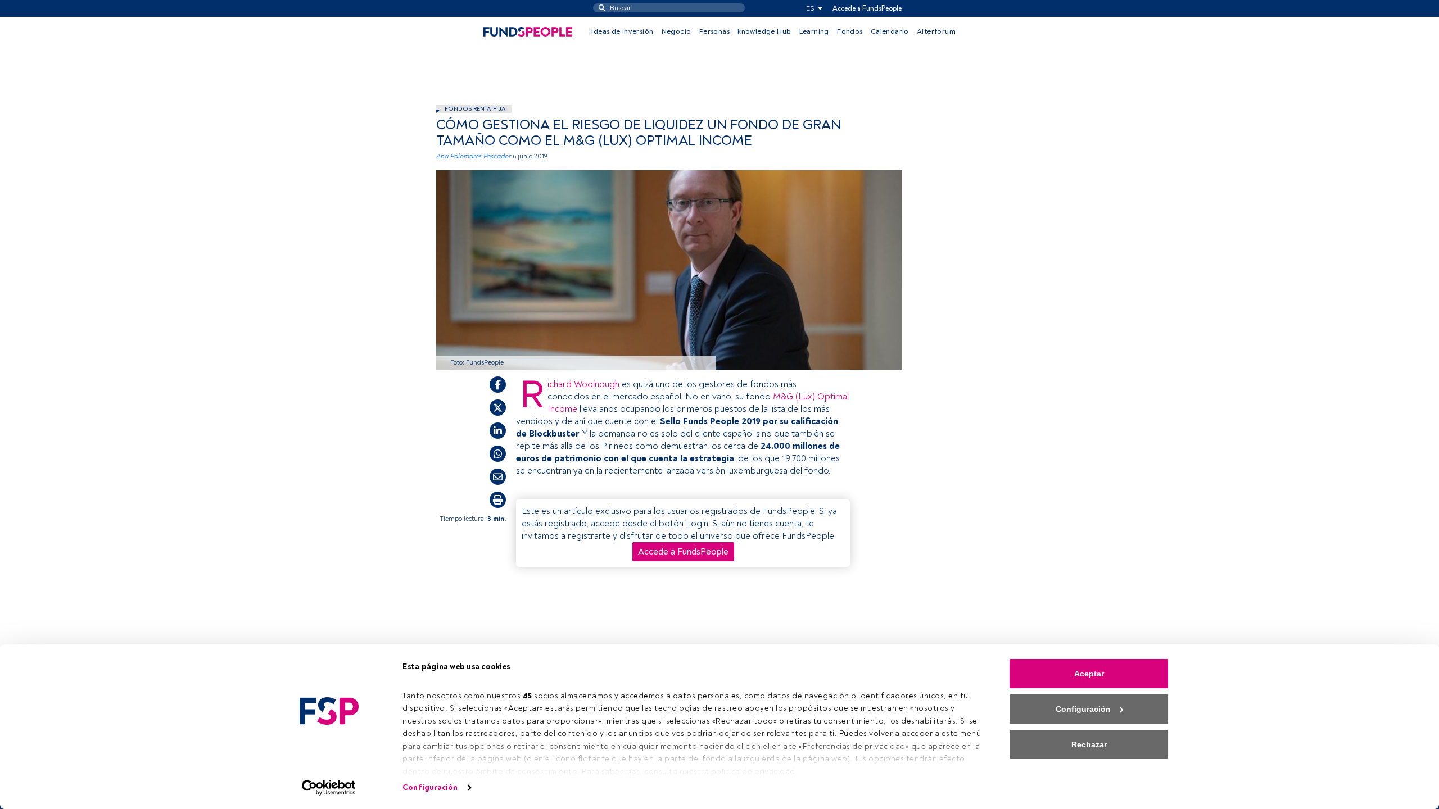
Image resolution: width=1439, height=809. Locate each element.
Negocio (676, 31)
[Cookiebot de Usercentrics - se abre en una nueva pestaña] (329, 788)
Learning (814, 31)
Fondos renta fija (475, 108)
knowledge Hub (764, 31)
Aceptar (1089, 673)
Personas (714, 31)
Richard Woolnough (583, 384)
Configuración (430, 787)
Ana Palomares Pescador (473, 156)
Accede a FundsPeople (867, 8)
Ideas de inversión (622, 31)
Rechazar (1089, 744)
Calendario (890, 31)
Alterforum (936, 31)
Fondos (849, 31)
